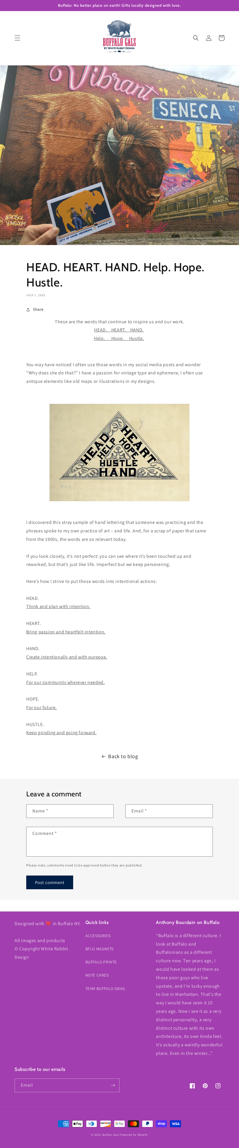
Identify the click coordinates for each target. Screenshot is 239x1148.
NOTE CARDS (97, 975)
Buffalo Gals (110, 1135)
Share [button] (38, 309)
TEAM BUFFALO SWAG (105, 988)
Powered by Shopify (134, 1135)
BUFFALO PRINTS (101, 962)
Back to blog (123, 756)
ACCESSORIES (98, 935)
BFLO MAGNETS (99, 948)
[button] (17, 38)
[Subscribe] (112, 1085)
